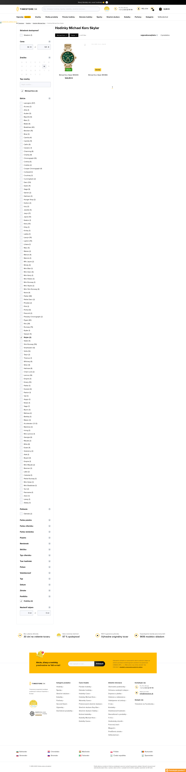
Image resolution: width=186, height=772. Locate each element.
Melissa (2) (28, 413)
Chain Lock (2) (29, 372)
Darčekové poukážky (64, 711)
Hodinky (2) (28, 601)
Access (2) (27, 106)
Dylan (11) (27, 186)
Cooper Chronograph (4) (33, 168)
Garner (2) (27, 192)
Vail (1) (26, 396)
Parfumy (59, 700)
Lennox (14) (28, 375)
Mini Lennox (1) (29, 434)
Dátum (23, 584)
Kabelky (59, 697)
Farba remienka (27, 532)
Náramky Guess (85, 700)
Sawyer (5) (28, 334)
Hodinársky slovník (115, 721)
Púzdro (23, 538)
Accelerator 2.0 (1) (30, 423)
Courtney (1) (28, 175)
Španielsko (149, 755)
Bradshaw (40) (29, 127)
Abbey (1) (27, 502)
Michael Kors (61, 35)
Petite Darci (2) (29, 299)
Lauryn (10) (28, 237)
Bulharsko (23, 752)
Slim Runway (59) (30, 344)
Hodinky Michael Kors (39, 23)
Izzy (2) (26, 206)
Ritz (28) (27, 323)
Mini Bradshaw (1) (30, 485)
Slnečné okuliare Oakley (88, 711)
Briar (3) (26, 134)
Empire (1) (27, 461)
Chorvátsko (55, 752)
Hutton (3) (27, 203)
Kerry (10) (27, 223)
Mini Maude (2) (29, 465)
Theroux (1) (28, 358)
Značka (23, 57)
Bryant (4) (27, 458)
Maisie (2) (27, 251)
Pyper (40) (27, 320)
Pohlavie (23, 509)
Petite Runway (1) (30, 478)
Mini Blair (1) (28, 268)
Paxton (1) (27, 392)
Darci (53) (27, 182)
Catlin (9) (27, 144)
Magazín (111, 728)
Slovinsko (54, 755)
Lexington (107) (29, 103)
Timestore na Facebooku (144, 704)
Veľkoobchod (113, 735)
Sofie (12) (27, 351)
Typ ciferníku (25, 555)
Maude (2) (27, 440)
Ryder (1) (27, 330)
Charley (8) (28, 155)
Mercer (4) (27, 254)
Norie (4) (27, 292)
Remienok (24, 543)
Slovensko (23, 755)
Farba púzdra (26, 520)
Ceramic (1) (28, 148)
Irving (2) (27, 430)
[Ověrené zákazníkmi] (8, 22)
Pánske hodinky (85, 686)
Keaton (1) (27, 220)
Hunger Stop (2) (30, 199)
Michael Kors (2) (31, 91)
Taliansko (85, 755)
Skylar (73, 35)
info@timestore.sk (146, 693)
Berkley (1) (27, 416)
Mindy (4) (27, 265)
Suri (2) (26, 489)
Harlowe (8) (28, 368)
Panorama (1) (28, 492)
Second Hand (61, 704)
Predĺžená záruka (115, 731)
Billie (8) (27, 444)
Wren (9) (27, 365)
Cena (22, 41)
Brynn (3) (27, 409)
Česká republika (119, 755)
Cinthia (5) (27, 161)
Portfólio (23, 596)
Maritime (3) (28, 427)
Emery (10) (27, 382)
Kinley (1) (27, 230)
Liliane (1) (27, 244)
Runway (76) (28, 327)
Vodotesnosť (25, 573)
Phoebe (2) (28, 303)
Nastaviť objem (26, 607)
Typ (21, 579)
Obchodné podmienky (116, 686)
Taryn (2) (27, 354)
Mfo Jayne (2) (29, 261)
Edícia (22, 98)
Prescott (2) (28, 313)
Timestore (21, 23)
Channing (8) (28, 151)
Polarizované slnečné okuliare (90, 704)
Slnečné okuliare (62, 693)
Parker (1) (27, 385)
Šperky (59, 690)
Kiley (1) (26, 227)
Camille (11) (28, 141)
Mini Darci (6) (29, 272)
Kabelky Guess (84, 721)
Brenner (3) (28, 468)
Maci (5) (27, 248)
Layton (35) (28, 241)
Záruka (23, 590)
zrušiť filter (82, 35)
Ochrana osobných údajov (118, 690)
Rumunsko (149, 752)
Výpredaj (59, 707)
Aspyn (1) (27, 399)
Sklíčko (23, 549)
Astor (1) (27, 496)
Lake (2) (27, 471)
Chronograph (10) (30, 158)
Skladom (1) (28, 35)
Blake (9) (27, 124)
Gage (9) (27, 189)
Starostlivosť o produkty (117, 714)
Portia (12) (27, 310)
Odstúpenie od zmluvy (116, 700)
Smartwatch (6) (29, 347)
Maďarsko (86, 752)
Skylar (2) (27, 337)
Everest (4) (28, 389)
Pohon (22, 567)
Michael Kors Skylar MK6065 (68, 75)
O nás (110, 704)
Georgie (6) (28, 437)
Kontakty (111, 707)
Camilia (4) (28, 137)
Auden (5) (27, 113)
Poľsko (116, 752)
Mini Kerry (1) (28, 275)
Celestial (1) (28, 475)
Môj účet (145, 8)
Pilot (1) (26, 306)
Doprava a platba (114, 693)
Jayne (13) (27, 217)
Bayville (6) (28, 117)
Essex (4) (27, 447)
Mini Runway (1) (29, 282)
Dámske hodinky (85, 690)
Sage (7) (27, 406)
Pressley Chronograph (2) (33, 316)
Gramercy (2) (28, 451)
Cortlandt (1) (28, 172)
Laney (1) (27, 499)
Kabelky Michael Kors (87, 717)
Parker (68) (28, 296)
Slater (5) (27, 341)
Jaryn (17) (27, 213)
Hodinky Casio (84, 693)
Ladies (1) (27, 234)
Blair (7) (26, 120)
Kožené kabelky (85, 714)
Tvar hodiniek (26, 561)
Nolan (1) (27, 403)
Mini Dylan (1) (29, 482)
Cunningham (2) (30, 179)
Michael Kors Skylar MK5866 (98, 75)
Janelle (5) (28, 210)
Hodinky (28, 23)
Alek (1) (26, 454)
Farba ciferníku (26, 526)
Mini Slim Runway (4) (31, 289)
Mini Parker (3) (29, 279)
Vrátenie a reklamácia (116, 697)
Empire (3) (27, 378)
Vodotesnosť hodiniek (116, 711)
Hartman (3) (28, 196)
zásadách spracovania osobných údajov (131, 667)
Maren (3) (27, 420)
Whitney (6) (28, 361)
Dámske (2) (28, 513)
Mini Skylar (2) (29, 285)
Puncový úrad (113, 724)
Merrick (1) (27, 258)
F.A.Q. (110, 717)
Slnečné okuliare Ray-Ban (88, 707)
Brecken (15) (28, 130)
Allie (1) (26, 110)
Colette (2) (28, 165)
